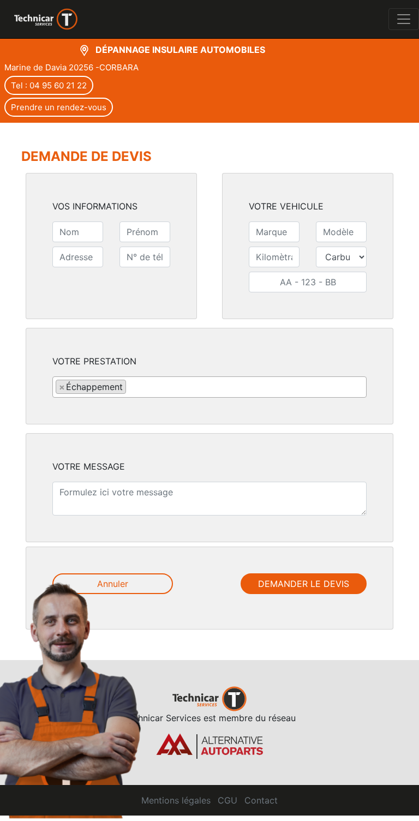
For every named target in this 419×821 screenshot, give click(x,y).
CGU (227, 800)
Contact (261, 800)
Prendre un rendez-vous (58, 107)
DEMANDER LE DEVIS (303, 583)
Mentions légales (176, 800)
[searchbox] (132, 386)
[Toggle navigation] (403, 19)
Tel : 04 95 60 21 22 (49, 85)
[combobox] (209, 387)
